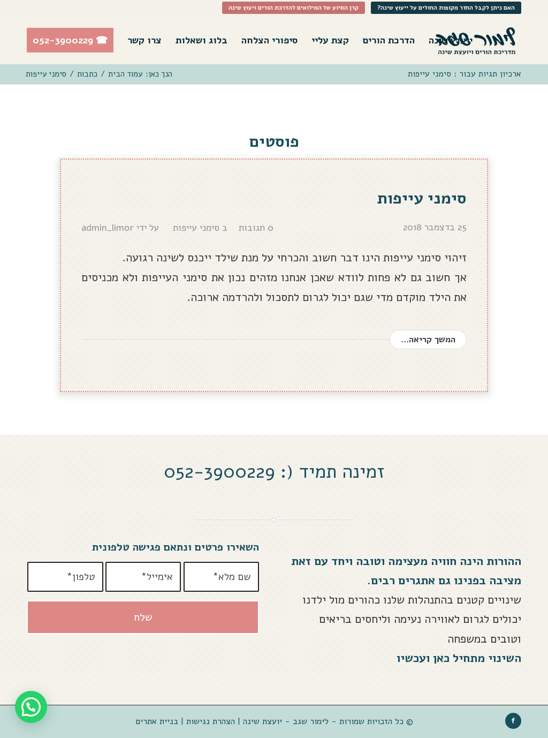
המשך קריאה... (428, 339)
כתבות (87, 74)
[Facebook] (513, 721)
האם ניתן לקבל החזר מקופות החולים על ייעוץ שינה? (446, 8)
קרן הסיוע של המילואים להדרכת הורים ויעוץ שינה (294, 8)
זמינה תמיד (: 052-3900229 (274, 471)
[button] (31, 707)
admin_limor (107, 227)
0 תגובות (256, 227)
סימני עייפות (422, 198)
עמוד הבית (125, 74)
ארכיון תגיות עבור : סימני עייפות (464, 74)
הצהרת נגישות (209, 721)
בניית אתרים (156, 721)
